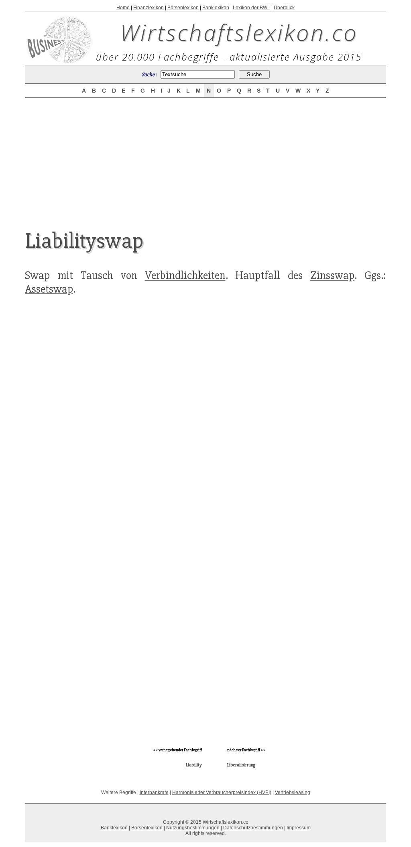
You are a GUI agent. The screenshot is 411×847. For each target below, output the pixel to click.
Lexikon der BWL (251, 7)
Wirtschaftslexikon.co (239, 32)
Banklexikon (215, 7)
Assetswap (49, 289)
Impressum (299, 828)
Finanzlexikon (148, 7)
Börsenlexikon (183, 7)
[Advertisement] (205, 157)
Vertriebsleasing (292, 792)
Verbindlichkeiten (185, 275)
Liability (194, 765)
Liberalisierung (241, 765)
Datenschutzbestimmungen (253, 828)
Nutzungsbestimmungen (193, 828)
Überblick (284, 7)
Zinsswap (332, 275)
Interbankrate (154, 792)
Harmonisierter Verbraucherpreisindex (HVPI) (221, 792)
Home (123, 7)
